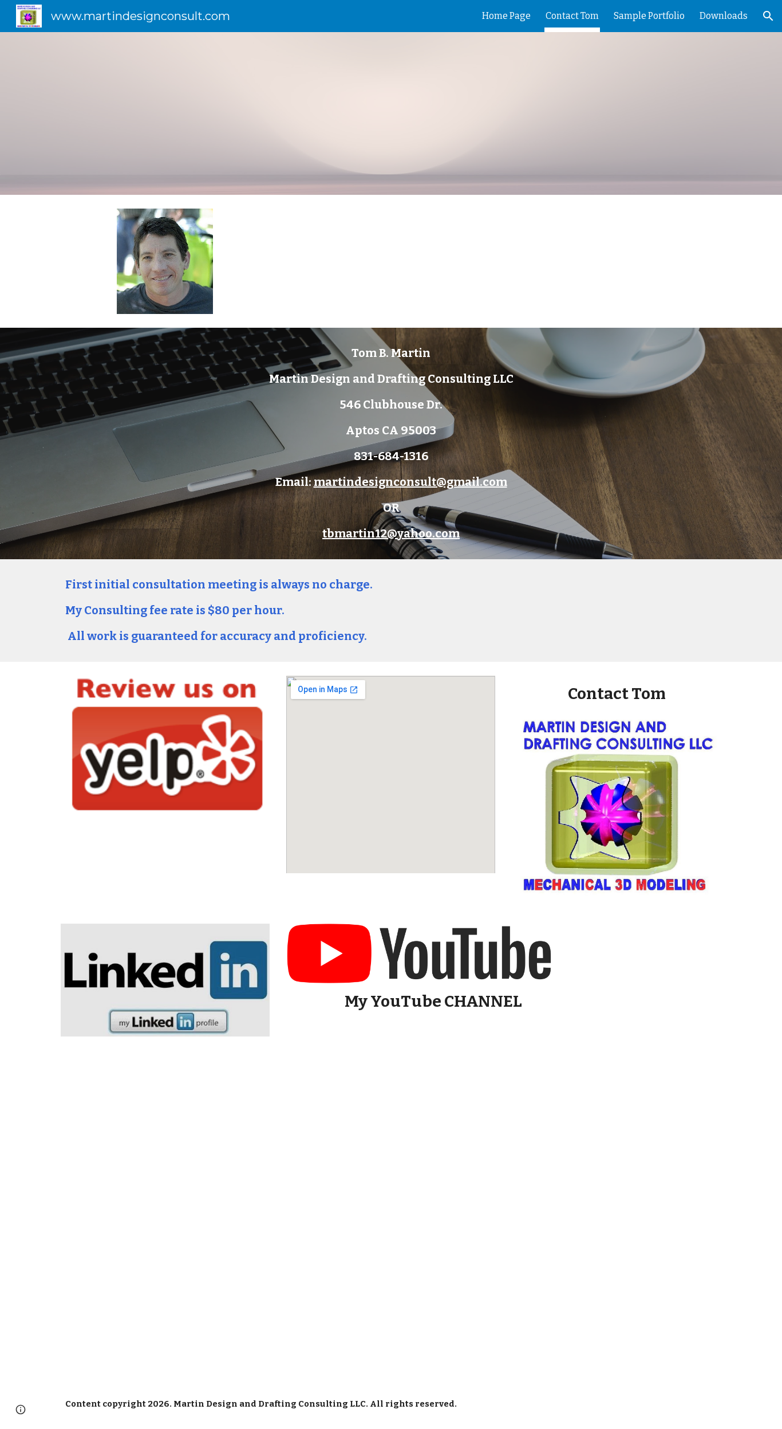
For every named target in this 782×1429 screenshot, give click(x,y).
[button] (768, 16)
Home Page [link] (506, 15)
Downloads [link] (724, 15)
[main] (391, 443)
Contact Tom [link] (572, 15)
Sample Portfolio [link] (649, 15)
